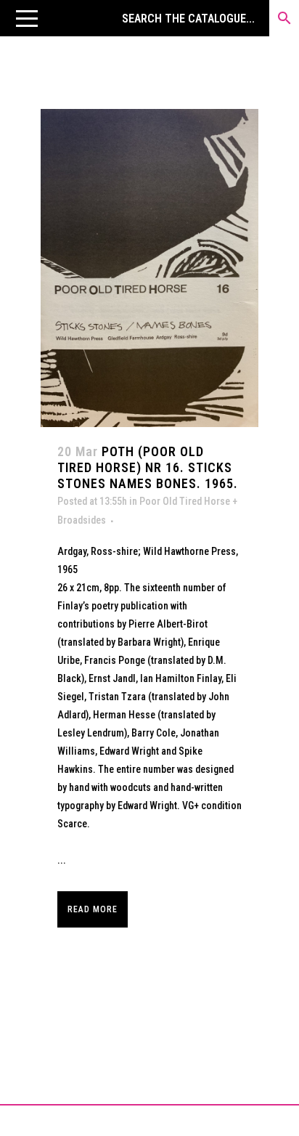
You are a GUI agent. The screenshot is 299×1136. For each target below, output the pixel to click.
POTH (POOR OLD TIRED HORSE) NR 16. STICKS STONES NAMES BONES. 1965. (147, 467)
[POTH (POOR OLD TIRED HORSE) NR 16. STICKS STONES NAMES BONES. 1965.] (149, 268)
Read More (92, 909)
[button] (27, 18)
